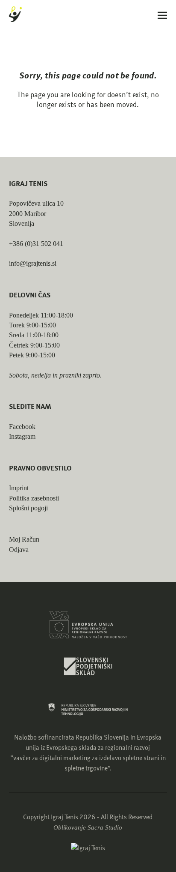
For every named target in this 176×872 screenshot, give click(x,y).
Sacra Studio (105, 827)
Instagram (22, 436)
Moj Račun (24, 539)
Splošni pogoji (28, 508)
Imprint (19, 487)
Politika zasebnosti (34, 498)
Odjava (19, 549)
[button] (162, 15)
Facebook (22, 426)
